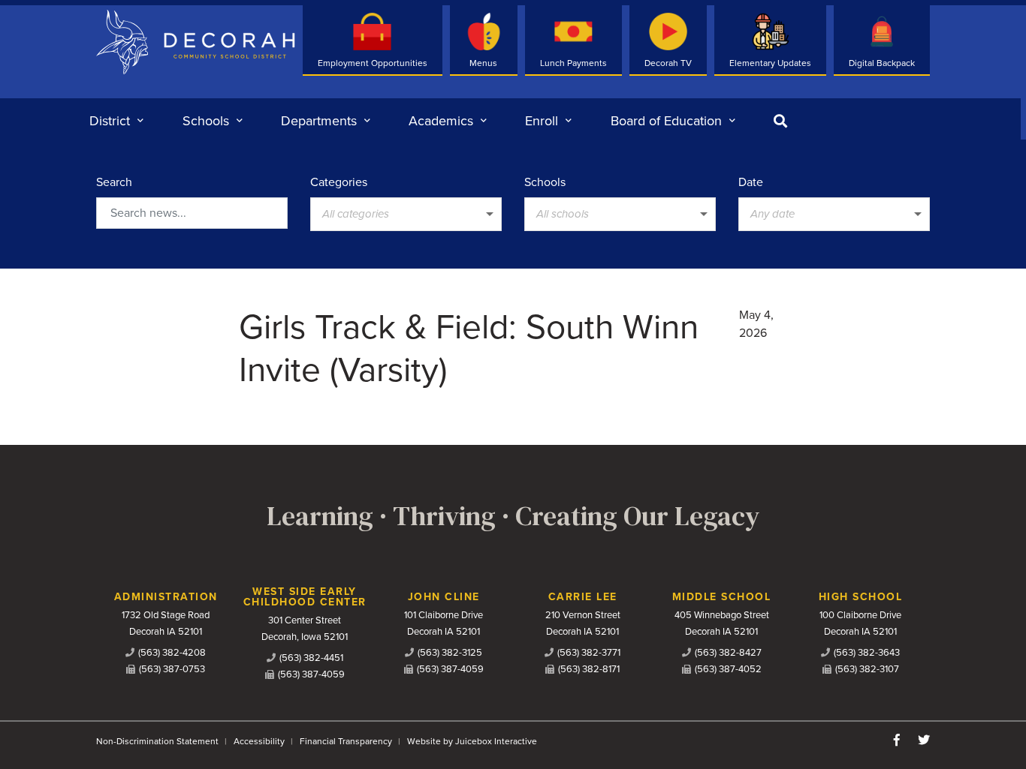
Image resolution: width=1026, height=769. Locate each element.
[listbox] (406, 213)
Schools (545, 182)
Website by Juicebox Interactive (472, 741)
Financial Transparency (346, 741)
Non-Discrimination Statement (157, 741)
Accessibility (259, 741)
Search (114, 182)
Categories (338, 182)
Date (750, 182)
